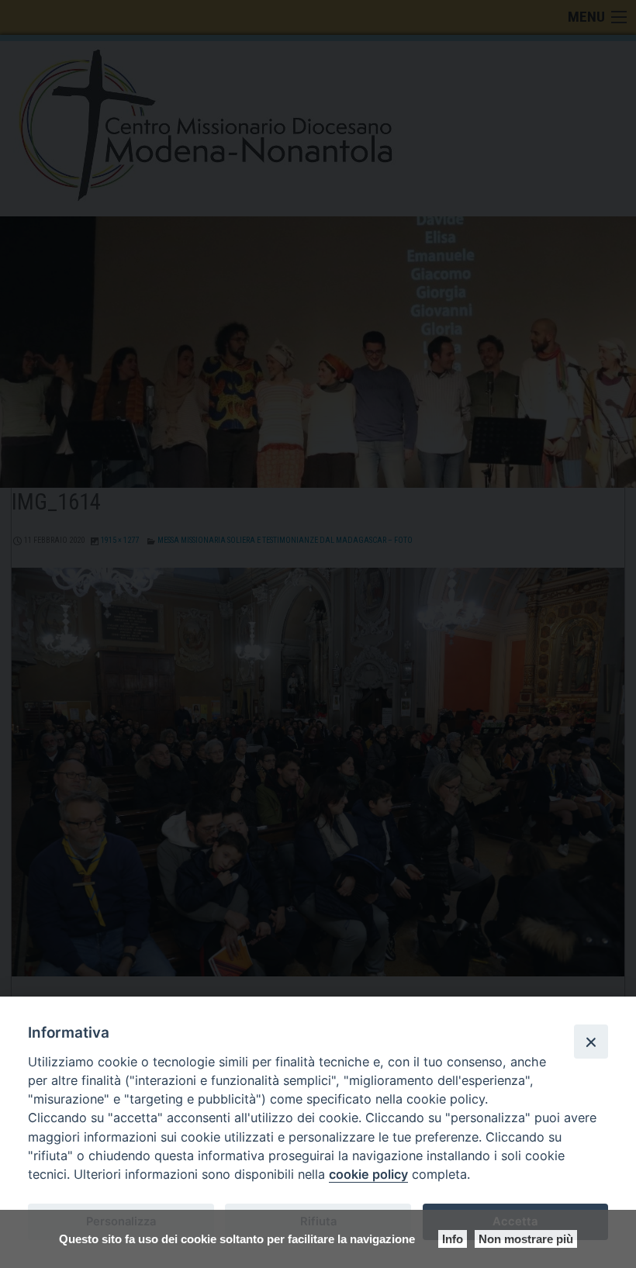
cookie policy (368, 1174)
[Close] (591, 1041)
